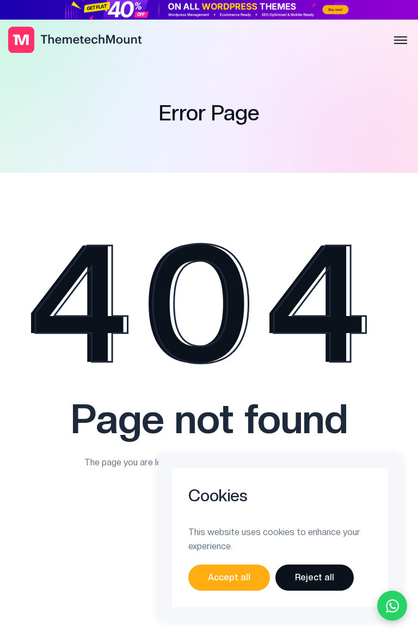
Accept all (229, 577)
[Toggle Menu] (400, 40)
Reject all (314, 577)
